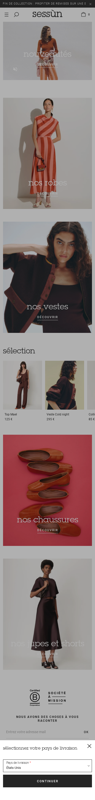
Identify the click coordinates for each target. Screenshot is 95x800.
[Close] (89, 745)
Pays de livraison (17, 762)
